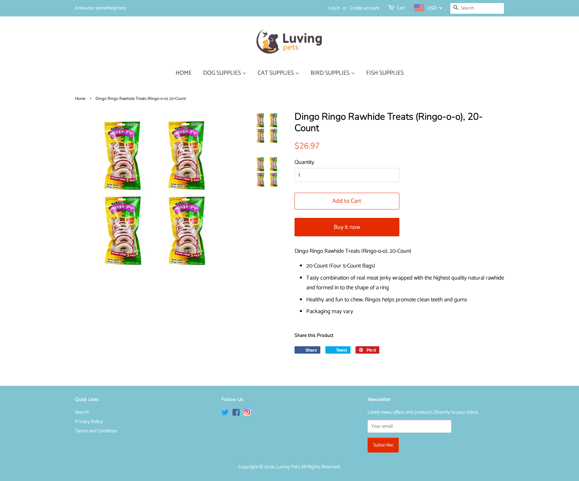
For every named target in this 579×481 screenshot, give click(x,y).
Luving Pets (288, 467)
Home (80, 98)
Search (82, 412)
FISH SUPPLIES (385, 73)
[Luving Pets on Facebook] (236, 414)
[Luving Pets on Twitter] (225, 414)
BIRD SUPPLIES (331, 73)
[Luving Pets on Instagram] (247, 414)
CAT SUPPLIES (276, 73)
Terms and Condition (96, 431)
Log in (334, 8)
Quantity (304, 162)
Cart (401, 8)
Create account (364, 8)
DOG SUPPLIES (222, 73)
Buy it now (347, 227)
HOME (184, 73)
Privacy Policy (89, 422)
